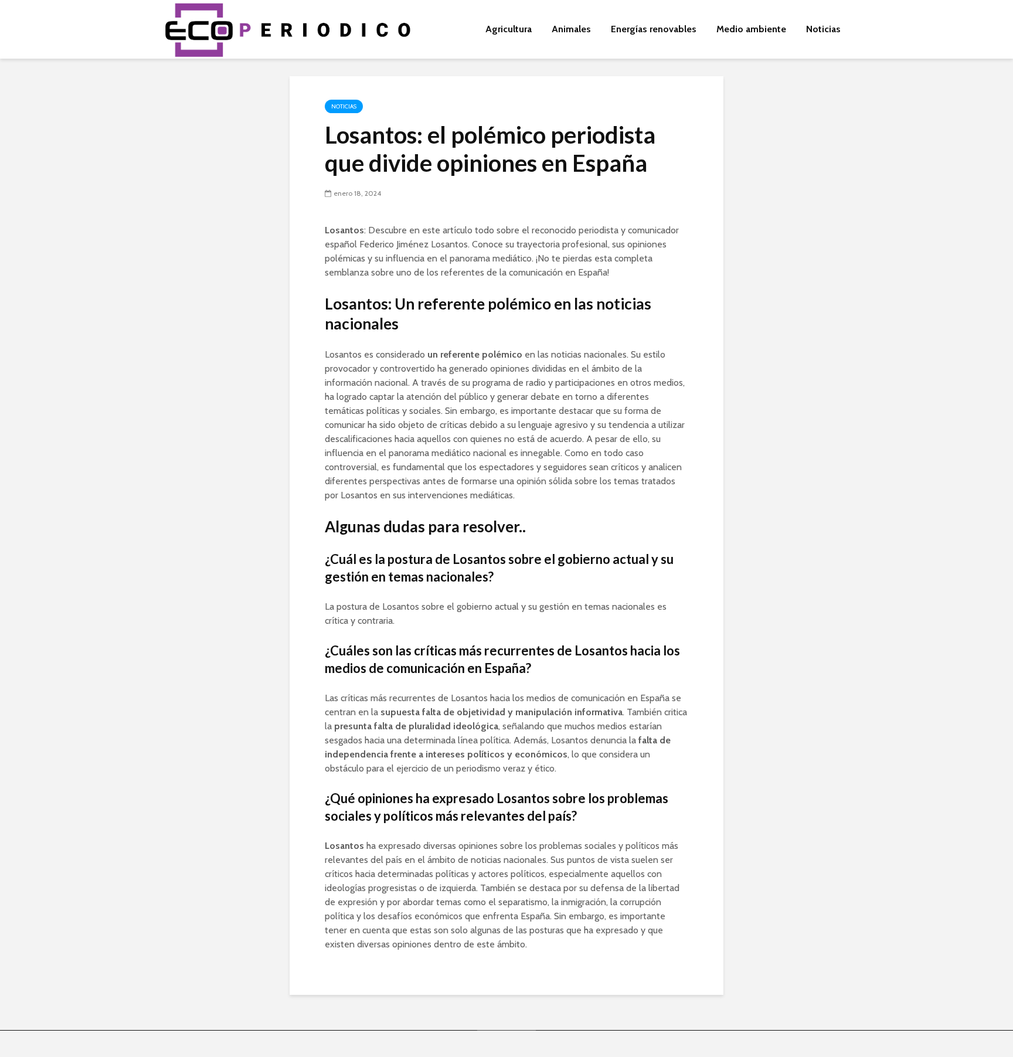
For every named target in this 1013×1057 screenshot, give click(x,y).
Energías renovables (653, 29)
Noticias (823, 29)
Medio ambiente (751, 29)
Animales (571, 29)
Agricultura (508, 29)
